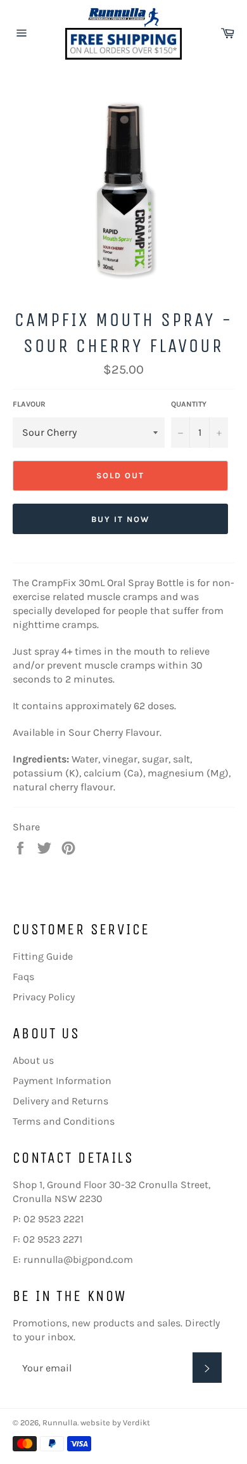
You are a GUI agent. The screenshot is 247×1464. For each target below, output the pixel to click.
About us (33, 1060)
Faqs (23, 977)
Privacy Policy (44, 997)
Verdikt (136, 1422)
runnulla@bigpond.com (78, 1259)
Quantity (188, 404)
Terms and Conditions (64, 1121)
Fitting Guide (43, 956)
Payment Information (62, 1081)
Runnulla (59, 1422)
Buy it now (120, 519)
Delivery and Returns (60, 1101)
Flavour (29, 404)
